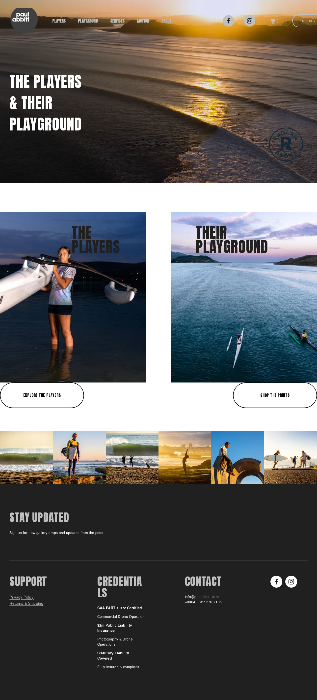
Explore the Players (42, 395)
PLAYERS (59, 20)
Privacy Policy (21, 597)
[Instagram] (249, 21)
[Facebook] (228, 21)
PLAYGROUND (88, 20)
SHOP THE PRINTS (275, 395)
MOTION (143, 20)
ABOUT (166, 20)
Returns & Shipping (26, 603)
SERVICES (117, 20)
